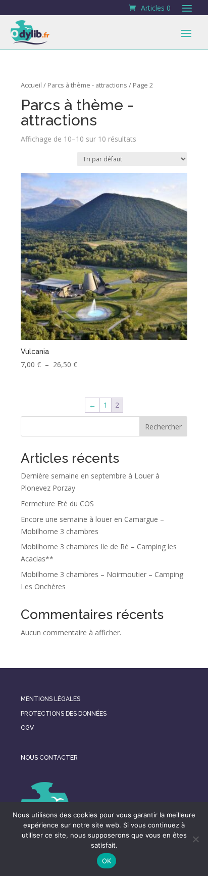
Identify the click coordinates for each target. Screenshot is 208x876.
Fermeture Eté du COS (57, 503)
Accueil (31, 85)
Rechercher (163, 426)
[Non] (195, 839)
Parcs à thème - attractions (87, 85)
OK (107, 861)
